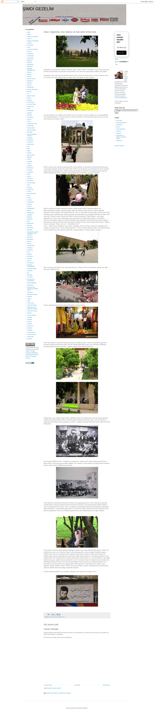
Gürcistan (30, 132)
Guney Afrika (30, 128)
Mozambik (30, 227)
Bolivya (29, 76)
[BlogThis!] (54, 614)
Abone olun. (121, 52)
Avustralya (30, 53)
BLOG (118, 127)
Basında (118, 133)
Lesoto (29, 197)
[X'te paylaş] (56, 614)
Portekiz (29, 254)
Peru (28, 252)
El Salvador (30, 102)
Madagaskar (30, 208)
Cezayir (29, 91)
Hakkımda (119, 124)
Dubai (29, 98)
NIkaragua (30, 239)
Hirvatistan (30, 140)
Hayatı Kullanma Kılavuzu (32, 135)
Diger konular (31, 96)
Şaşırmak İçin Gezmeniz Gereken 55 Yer (32, 288)
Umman (29, 321)
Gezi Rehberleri (120, 129)
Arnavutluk (30, 45)
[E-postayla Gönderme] (48, 614)
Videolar (118, 131)
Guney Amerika (31, 130)
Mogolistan (30, 223)
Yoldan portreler (31, 334)
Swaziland (30, 285)
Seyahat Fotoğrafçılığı (31, 265)
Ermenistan (30, 110)
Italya (28, 150)
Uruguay (29, 323)
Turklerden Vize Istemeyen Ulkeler (32, 307)
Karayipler (30, 172)
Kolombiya (30, 180)
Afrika (28, 34)
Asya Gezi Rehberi (57, 617)
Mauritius (29, 219)
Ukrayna (29, 319)
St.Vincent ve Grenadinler (31, 280)
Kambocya (30, 168)
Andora (29, 38)
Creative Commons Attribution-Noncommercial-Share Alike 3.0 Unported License (32, 354)
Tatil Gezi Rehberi (32, 294)
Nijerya (29, 241)
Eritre (28, 108)
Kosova (29, 187)
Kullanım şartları (119, 145)
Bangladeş (30, 64)
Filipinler (29, 115)
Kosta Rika (30, 189)
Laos (28, 195)
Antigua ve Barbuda (33, 41)
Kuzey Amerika (31, 193)
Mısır (28, 221)
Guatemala (30, 125)
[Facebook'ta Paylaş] (58, 614)
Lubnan (29, 206)
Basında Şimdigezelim (31, 69)
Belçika (29, 74)
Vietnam (29, 328)
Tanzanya (30, 292)
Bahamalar (30, 58)
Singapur (29, 275)
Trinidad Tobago (32, 305)
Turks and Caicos (32, 311)
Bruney (29, 85)
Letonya (29, 200)
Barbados (30, 66)
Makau (29, 210)
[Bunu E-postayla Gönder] (52, 614)
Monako (29, 225)
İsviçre (29, 159)
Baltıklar (29, 62)
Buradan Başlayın (121, 122)
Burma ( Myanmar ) (32, 89)
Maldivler (29, 215)
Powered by (116, 61)
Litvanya (29, 204)
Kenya (29, 176)
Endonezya (30, 106)
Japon (29, 163)
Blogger (68, 708)
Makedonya (30, 212)
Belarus (29, 72)
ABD (28, 32)
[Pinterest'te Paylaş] (60, 614)
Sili (28, 273)
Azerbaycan (30, 55)
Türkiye (29, 313)
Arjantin (29, 43)
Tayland (29, 296)
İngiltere (29, 157)
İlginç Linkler (30, 155)
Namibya (29, 230)
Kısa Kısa (30, 178)
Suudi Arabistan (31, 283)
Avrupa (29, 51)
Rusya (29, 260)
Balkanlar (30, 60)
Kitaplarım (119, 140)
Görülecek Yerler (32, 123)
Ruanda (29, 258)
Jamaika (29, 161)
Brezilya (29, 83)
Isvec (28, 148)
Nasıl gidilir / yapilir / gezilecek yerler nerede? (33, 233)
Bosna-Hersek (31, 78)
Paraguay (30, 250)
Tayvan (29, 298)
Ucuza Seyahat (31, 315)
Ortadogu (30, 248)
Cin (28, 93)
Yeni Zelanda (31, 332)
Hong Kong (30, 144)
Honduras (30, 142)
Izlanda (29, 153)
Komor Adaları (31, 183)
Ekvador (29, 100)
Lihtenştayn (30, 202)
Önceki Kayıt (106, 685)
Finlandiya (30, 117)
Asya (50, 617)
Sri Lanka (30, 277)
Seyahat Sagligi (31, 268)
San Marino (30, 263)
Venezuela (30, 326)
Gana (28, 121)
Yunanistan (30, 336)
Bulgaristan (30, 87)
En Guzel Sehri (31, 104)
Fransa (29, 119)
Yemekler (30, 330)
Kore (28, 185)
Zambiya (29, 338)
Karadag (29, 170)
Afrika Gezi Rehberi (32, 36)
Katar (28, 174)
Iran (64, 617)
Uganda (29, 317)
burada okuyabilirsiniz (121, 97)
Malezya (29, 217)
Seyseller (30, 270)
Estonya (29, 113)
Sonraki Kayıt (48, 685)
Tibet (28, 301)
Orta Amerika (31, 245)
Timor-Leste (30, 303)
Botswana (30, 81)
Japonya (29, 165)
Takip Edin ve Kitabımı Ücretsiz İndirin (121, 137)
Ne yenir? (30, 237)
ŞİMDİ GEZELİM (38, 8)
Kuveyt (29, 191)
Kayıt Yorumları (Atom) (54, 688)
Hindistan (30, 138)
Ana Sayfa (77, 685)
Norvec (29, 243)
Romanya (30, 256)
